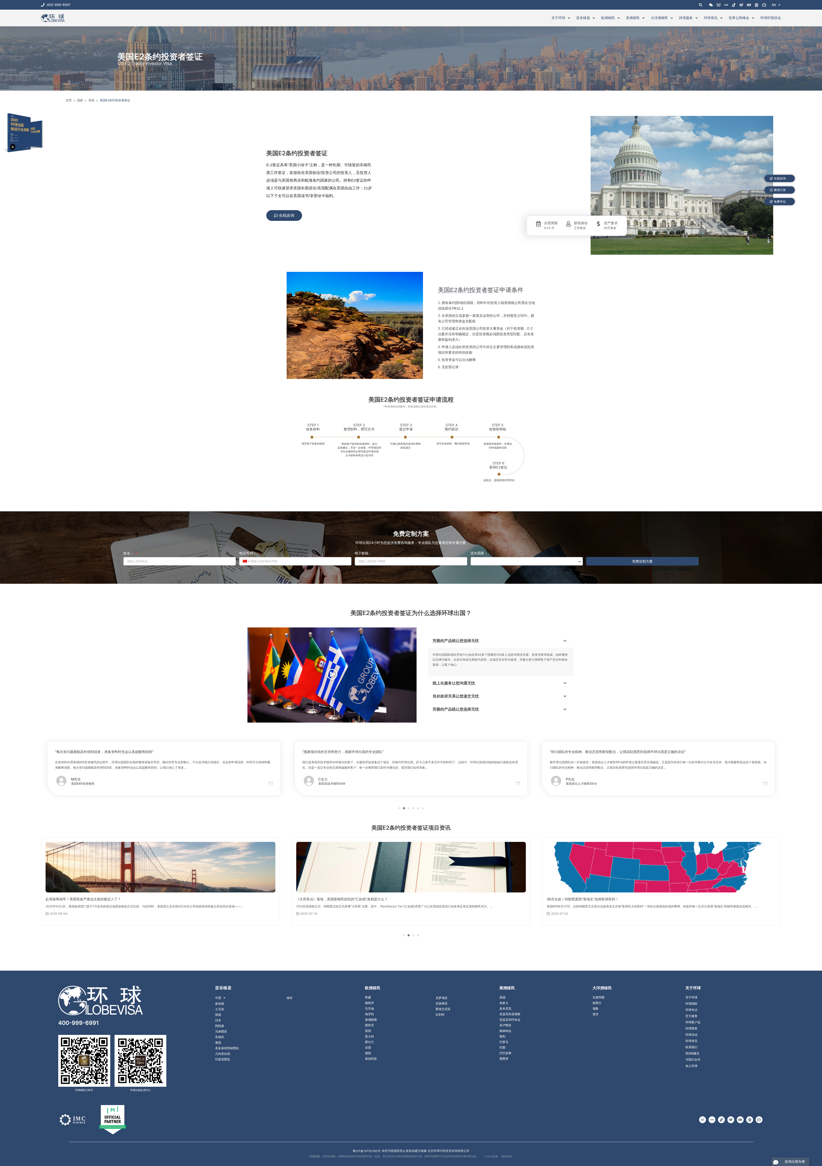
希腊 (368, 997)
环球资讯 (711, 18)
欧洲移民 (608, 18)
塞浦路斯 (371, 1019)
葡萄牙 (369, 1002)
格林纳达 (505, 1030)
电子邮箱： (363, 553)
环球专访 (691, 1009)
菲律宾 (219, 1037)
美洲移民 (633, 18)
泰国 (218, 1042)
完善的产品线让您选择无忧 (456, 640)
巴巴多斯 (505, 1053)
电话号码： (248, 553)
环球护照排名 (770, 18)
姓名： (129, 553)
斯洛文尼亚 (443, 1008)
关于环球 (558, 18)
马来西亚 (221, 1031)
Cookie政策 (491, 1156)
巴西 (502, 1047)
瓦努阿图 (599, 997)
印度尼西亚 (222, 1059)
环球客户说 (692, 1022)
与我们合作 (692, 1059)
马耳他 (369, 1008)
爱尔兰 (369, 1041)
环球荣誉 (691, 1028)
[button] (332, 675)
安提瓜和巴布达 (509, 1019)
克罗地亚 (442, 997)
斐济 (596, 1014)
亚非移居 (583, 18)
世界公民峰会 (739, 18)
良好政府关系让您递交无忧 (456, 696)
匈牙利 (369, 1014)
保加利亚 (371, 1058)
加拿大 (503, 1002)
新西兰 (597, 1002)
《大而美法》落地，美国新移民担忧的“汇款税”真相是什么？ (91, 899)
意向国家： (479, 553)
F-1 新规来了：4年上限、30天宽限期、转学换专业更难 (589, 899)
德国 (368, 1053)
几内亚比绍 (222, 1053)
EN (774, 5)
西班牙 (369, 1025)
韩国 (218, 1014)
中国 (218, 998)
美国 (502, 997)
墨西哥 (503, 1058)
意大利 (369, 1036)
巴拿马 (503, 1041)
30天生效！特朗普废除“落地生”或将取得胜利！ (332, 899)
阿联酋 (219, 1025)
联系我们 (691, 1047)
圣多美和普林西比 (227, 1048)
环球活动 (691, 1034)
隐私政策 (507, 1156)
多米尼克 (505, 1008)
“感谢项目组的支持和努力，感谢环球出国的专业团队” (95, 752)
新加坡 (219, 1003)
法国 (368, 1047)
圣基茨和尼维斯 (509, 1014)
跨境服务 (686, 18)
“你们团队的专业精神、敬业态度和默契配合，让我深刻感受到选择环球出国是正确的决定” (370, 752)
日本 (218, 1020)
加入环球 (691, 1066)
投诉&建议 (692, 1053)
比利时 (440, 1014)
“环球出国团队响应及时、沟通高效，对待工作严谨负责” (592, 752)
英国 (368, 1030)
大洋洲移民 (659, 18)
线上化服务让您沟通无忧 (454, 683)
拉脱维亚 (442, 1003)
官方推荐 (691, 1016)
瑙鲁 (596, 1008)
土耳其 (219, 1009)
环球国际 (691, 1003)
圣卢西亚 (505, 1025)
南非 (290, 997)
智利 (502, 1036)
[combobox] (245, 561)
